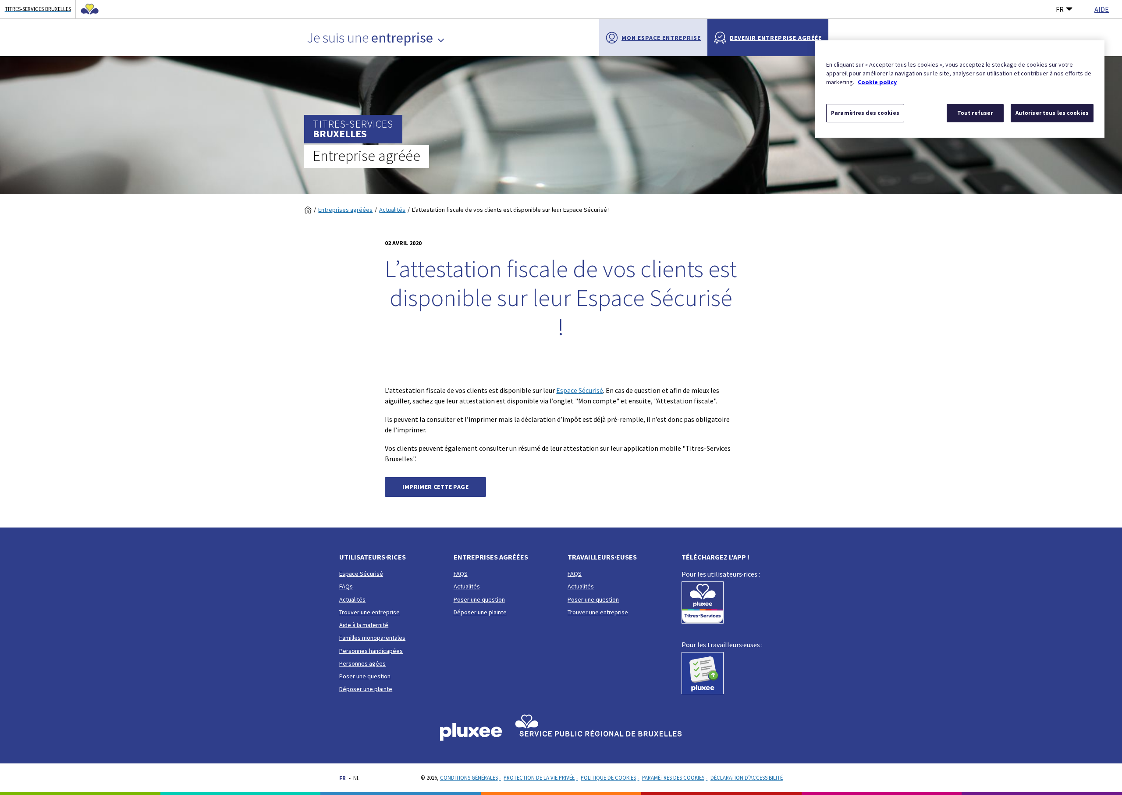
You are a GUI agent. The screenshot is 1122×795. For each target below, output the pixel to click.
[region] (959, 89)
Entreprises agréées (345, 210)
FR (1060, 9)
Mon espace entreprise (661, 38)
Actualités (392, 210)
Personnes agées (362, 663)
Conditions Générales (469, 777)
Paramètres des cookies (673, 777)
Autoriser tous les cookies (1052, 113)
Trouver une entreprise (369, 612)
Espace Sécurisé (579, 390)
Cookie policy (877, 82)
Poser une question (365, 676)
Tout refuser (975, 113)
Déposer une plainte (365, 689)
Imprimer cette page (435, 487)
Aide (1101, 9)
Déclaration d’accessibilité (746, 777)
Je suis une (370, 37)
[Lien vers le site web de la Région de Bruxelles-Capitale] (87, 9)
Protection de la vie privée (539, 777)
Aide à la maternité (363, 625)
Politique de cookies (608, 777)
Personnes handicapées (371, 651)
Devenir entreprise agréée (776, 38)
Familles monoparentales (372, 638)
